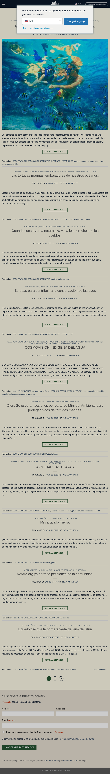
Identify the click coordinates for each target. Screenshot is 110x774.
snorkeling (99, 161)
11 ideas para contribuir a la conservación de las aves (55, 291)
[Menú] (3, 3)
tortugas (74, 401)
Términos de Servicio (70, 761)
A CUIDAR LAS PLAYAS (55, 467)
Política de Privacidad (51, 761)
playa (78, 461)
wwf (84, 227)
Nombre (6, 709)
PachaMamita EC (70, 34)
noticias (82, 570)
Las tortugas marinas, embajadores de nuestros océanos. (55, 175)
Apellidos (60, 709)
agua (9, 342)
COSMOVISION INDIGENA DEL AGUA (55, 347)
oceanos (94, 21)
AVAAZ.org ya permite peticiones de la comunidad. (55, 574)
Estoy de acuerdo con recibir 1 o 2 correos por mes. (34, 732)
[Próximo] (61, 678)
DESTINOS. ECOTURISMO (62, 161)
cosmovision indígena (38, 342)
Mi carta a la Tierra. (55, 522)
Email (9, 720)
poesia (74, 518)
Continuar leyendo (55, 152)
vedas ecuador (83, 625)
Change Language (76, 21)
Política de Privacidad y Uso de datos (76, 739)
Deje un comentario (100, 669)
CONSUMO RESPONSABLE (39, 161)
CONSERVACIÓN (20, 161)
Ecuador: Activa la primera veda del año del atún (55, 629)
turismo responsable (10, 164)
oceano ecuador (80, 161)
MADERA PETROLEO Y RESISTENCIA (65, 342)
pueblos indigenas (72, 227)
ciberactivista (31, 570)
